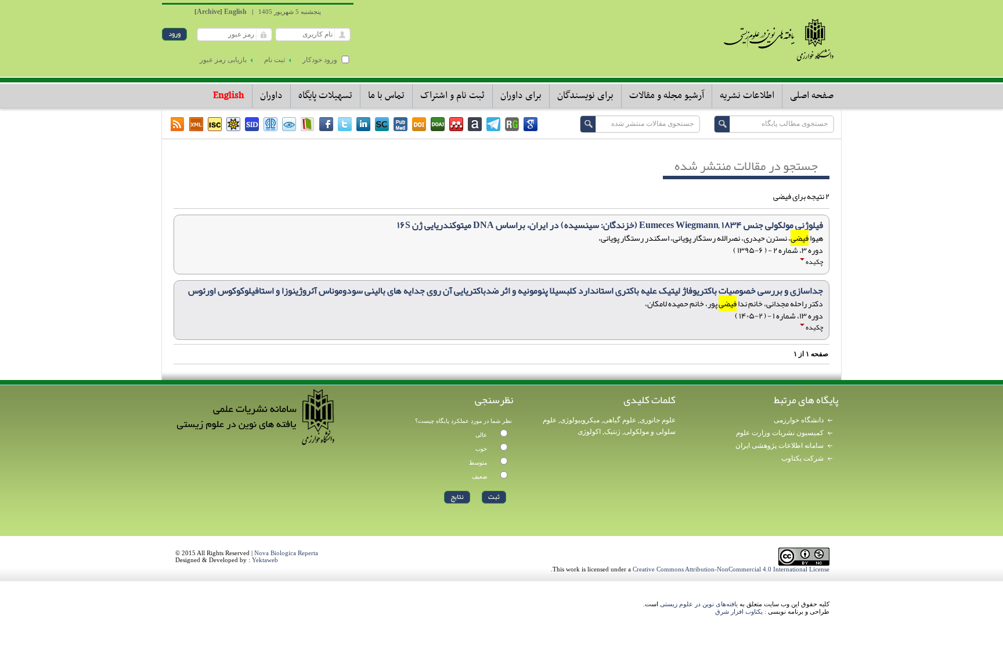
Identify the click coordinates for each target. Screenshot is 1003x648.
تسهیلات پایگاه (325, 96)
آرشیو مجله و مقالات (666, 96)
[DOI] (419, 124)
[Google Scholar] (530, 124)
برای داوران (521, 96)
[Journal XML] (196, 124)
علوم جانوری (658, 420)
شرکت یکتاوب (802, 458)
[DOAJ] (438, 124)
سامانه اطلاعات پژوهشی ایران (779, 445)
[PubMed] (400, 124)
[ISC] (215, 124)
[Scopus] (382, 124)
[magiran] (308, 124)
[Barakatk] (270, 124)
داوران (271, 96)
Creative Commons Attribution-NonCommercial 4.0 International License (731, 569)
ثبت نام (274, 60)
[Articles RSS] (178, 124)
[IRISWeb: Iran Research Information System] (289, 124)
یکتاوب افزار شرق (739, 611)
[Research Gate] (512, 124)
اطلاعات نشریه (747, 96)
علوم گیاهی (619, 420)
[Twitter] (345, 124)
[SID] (252, 124)
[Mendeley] (456, 124)
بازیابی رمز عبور (223, 60)
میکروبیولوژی (580, 420)
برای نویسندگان (585, 96)
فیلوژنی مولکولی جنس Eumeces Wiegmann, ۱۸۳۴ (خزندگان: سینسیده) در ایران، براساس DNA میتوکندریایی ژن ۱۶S (610, 225)
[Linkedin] (363, 124)
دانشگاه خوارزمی (799, 420)
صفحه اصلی (812, 96)
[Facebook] (326, 124)
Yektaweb (265, 559)
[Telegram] (493, 124)
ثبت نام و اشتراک (452, 96)
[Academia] (475, 124)
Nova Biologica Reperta (286, 552)
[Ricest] (233, 124)
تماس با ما (386, 96)
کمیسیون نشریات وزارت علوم (780, 433)
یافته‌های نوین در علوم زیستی (699, 603)
